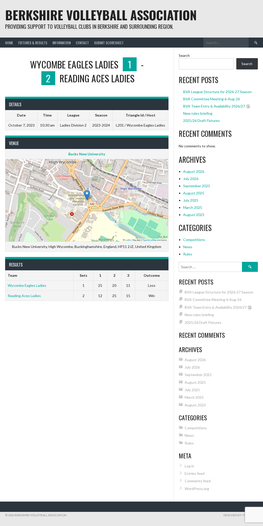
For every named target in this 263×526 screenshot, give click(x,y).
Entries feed (194, 473)
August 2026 (193, 171)
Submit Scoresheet (109, 42)
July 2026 (190, 178)
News (187, 247)
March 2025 (192, 207)
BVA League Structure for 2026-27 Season (217, 92)
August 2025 (193, 193)
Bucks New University (86, 154)
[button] (87, 195)
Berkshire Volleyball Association (101, 15)
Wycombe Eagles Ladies (27, 285)
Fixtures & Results (32, 42)
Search (184, 55)
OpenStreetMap (149, 239)
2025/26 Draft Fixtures (201, 120)
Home (9, 42)
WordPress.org (197, 488)
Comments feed (198, 481)
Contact (82, 42)
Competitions (194, 239)
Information (61, 42)
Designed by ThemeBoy (240, 515)
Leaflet (128, 239)
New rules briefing (197, 113)
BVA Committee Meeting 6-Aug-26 (211, 99)
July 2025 (190, 200)
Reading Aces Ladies (24, 295)
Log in (189, 466)
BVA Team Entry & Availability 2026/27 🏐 (216, 106)
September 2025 (196, 186)
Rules (187, 254)
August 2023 (193, 214)
